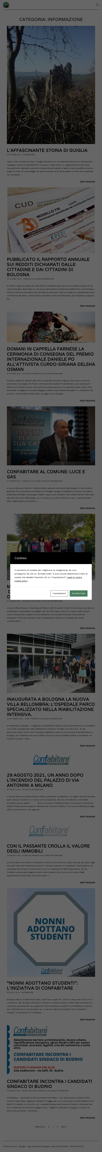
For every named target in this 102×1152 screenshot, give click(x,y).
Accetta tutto (78, 593)
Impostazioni (59, 593)
